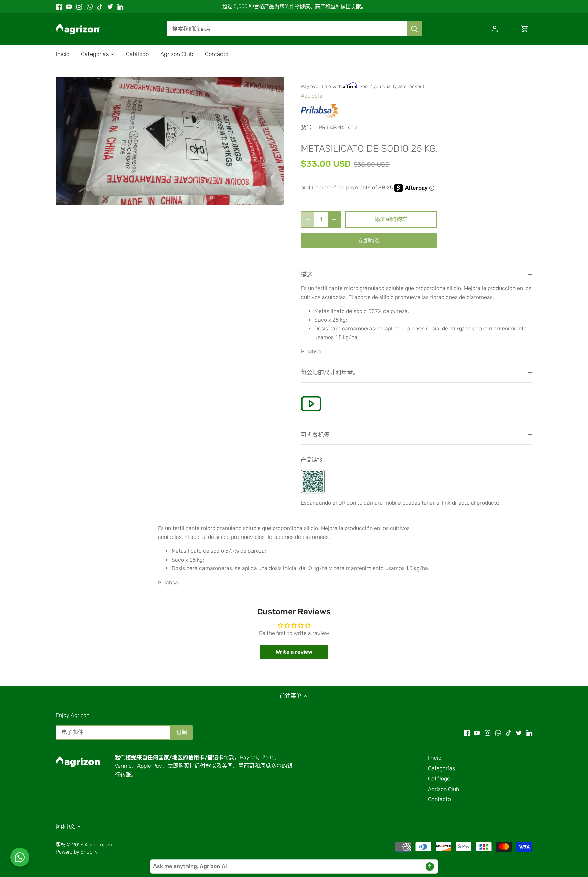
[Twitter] (110, 6)
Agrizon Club (443, 789)
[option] (170, 141)
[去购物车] (525, 28)
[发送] (414, 28)
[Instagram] (79, 6)
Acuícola (311, 96)
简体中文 (65, 827)
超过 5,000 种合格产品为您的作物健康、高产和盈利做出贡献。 (294, 6)
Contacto (439, 799)
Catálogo (439, 778)
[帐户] (494, 28)
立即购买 (369, 240)
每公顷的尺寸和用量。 (330, 372)
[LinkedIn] (120, 6)
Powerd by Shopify (77, 852)
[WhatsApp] (90, 6)
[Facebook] (59, 6)
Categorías (441, 768)
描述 (306, 274)
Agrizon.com (98, 845)
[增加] (334, 219)
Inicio (434, 758)
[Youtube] (69, 6)
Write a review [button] (294, 652)
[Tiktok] (100, 6)
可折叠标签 (315, 434)
